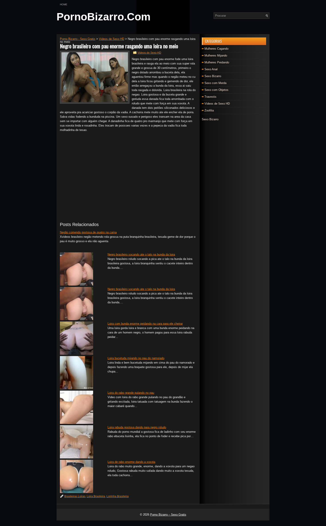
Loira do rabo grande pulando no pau (131, 392)
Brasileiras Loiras (74, 496)
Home (63, 4)
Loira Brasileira (96, 496)
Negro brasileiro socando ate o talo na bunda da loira (141, 254)
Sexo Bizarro (212, 76)
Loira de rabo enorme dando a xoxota (131, 462)
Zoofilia (209, 110)
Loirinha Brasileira (117, 496)
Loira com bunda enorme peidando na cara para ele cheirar (145, 323)
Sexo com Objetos (216, 90)
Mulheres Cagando (216, 48)
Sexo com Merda (215, 83)
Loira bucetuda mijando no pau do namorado (136, 358)
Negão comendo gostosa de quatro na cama (88, 232)
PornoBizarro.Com (104, 17)
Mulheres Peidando (216, 62)
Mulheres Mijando (215, 55)
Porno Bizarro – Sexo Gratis (168, 514)
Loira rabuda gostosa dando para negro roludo (137, 427)
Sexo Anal (211, 69)
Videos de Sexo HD (149, 52)
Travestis (210, 96)
